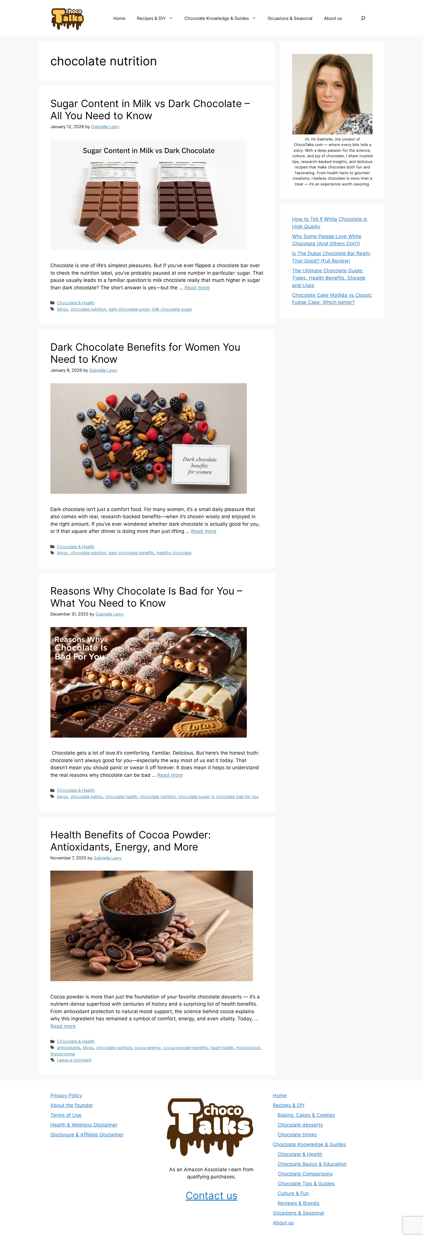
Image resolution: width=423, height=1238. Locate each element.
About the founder (71, 1105)
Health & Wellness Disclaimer (83, 1125)
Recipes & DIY (151, 18)
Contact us (211, 1195)
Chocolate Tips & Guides (306, 1183)
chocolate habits (86, 796)
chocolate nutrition (88, 309)
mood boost (248, 1047)
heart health (222, 1047)
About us (333, 18)
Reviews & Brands (298, 1203)
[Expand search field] (363, 18)
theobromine (62, 1053)
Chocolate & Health (76, 302)
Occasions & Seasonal (290, 18)
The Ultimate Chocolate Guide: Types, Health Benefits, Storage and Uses (328, 278)
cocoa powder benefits (185, 1047)
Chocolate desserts (300, 1125)
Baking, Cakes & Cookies (306, 1115)
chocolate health (121, 796)
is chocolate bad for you (235, 796)
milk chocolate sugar (172, 309)
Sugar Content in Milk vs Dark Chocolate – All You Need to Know (150, 109)
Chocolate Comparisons (305, 1174)
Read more (197, 287)
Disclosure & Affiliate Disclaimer (86, 1135)
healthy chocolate (174, 552)
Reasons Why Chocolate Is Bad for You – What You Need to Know (146, 597)
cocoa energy (147, 1047)
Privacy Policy (66, 1095)
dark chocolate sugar (128, 309)
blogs (62, 309)
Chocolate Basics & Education (312, 1164)
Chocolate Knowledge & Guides (216, 18)
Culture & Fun (293, 1193)
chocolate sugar (193, 796)
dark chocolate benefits (131, 552)
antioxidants (69, 1047)
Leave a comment (74, 1059)
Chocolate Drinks (297, 1135)
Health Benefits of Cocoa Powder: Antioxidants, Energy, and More (130, 841)
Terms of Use (65, 1115)
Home (119, 18)
